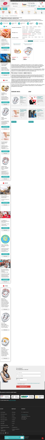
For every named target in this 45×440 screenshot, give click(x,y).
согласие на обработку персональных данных (33, 383)
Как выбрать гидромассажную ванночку (4, 93)
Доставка (15, 0)
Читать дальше (5, 47)
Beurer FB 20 (3, 298)
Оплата (18, 0)
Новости (24, 0)
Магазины (12, 0)
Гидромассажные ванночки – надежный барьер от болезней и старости (4, 168)
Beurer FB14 (3, 347)
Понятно (22, 437)
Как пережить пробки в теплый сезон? (40, 110)
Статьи (26, 0)
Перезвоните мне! (23, 386)
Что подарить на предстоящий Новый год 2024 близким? (5, 221)
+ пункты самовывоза (33, 5)
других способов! (12, 400)
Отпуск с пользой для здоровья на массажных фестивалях (5, 245)
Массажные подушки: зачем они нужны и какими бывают (4, 64)
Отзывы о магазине (32, 0)
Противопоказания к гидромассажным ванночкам (4, 142)
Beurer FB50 (3, 323)
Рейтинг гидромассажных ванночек (4, 118)
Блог (28, 0)
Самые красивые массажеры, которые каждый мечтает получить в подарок (40, 98)
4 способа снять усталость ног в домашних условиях (4, 40)
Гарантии (21, 0)
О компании (37, 0)
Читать (21, 104)
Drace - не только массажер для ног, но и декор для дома (5, 196)
